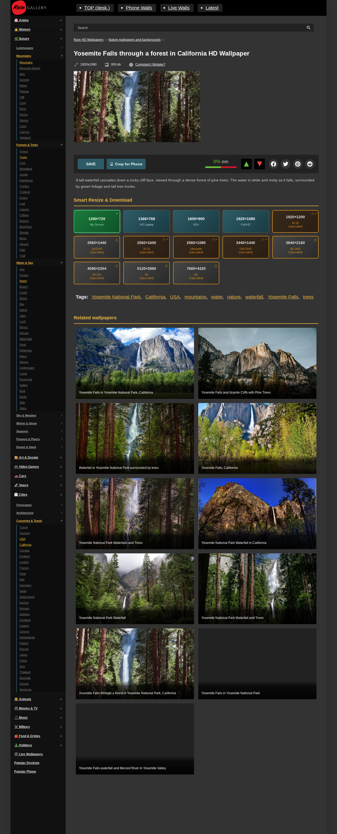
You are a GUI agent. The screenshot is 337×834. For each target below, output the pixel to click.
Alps (22, 74)
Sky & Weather (26, 415)
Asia (22, 666)
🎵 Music (21, 717)
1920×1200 (295, 217)
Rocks (23, 114)
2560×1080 (196, 243)
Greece (24, 631)
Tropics (24, 186)
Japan (23, 654)
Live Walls (179, 8)
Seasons (22, 431)
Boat (22, 391)
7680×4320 (196, 268)
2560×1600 (146, 243)
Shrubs (24, 232)
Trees (23, 157)
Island (23, 309)
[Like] (246, 164)
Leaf (22, 203)
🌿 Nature (21, 39)
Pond (22, 344)
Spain (23, 591)
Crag (22, 103)
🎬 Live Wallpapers (28, 754)
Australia (25, 677)
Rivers (23, 327)
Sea (21, 269)
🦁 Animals (22, 699)
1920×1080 (245, 219)
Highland (25, 137)
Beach (23, 286)
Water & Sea (24, 262)
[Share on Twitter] (285, 164)
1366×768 (146, 219)
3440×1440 (245, 243)
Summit (24, 79)
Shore (23, 298)
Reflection (25, 350)
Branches (25, 226)
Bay (21, 304)
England (24, 556)
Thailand (24, 672)
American (25, 689)
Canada (24, 550)
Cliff (21, 97)
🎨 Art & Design (26, 457)
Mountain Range (29, 68)
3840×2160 (295, 243)
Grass (23, 197)
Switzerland (26, 596)
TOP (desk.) (97, 8)
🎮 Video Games (26, 467)
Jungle (23, 174)
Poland (23, 643)
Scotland (25, 620)
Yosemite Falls (283, 297)
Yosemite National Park (116, 297)
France (24, 567)
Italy (22, 579)
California (25, 544)
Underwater (26, 367)
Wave (23, 356)
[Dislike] (259, 164)
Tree (22, 163)
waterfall (254, 297)
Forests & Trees (27, 144)
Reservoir (25, 379)
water (216, 297)
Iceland (24, 625)
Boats (23, 396)
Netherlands (27, 637)
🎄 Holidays (23, 745)
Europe (24, 683)
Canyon (24, 131)
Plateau (24, 91)
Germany (25, 585)
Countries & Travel (29, 520)
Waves (23, 362)
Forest (23, 151)
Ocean (23, 275)
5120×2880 (146, 268)
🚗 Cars (20, 476)
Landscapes (24, 47)
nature (234, 297)
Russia (23, 649)
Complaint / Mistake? (150, 64)
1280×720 (96, 219)
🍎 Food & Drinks (27, 736)
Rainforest (26, 180)
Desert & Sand (26, 447)
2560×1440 (96, 243)
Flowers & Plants (28, 439)
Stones (23, 120)
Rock (22, 108)
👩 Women (22, 29)
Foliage (24, 215)
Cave (22, 126)
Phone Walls (139, 8)
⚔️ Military (22, 727)
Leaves (24, 209)
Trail (22, 255)
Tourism (24, 533)
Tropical (24, 191)
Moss (23, 238)
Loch (22, 321)
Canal (23, 373)
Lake (22, 315)
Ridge (23, 85)
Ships (23, 408)
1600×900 (196, 219)
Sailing (23, 385)
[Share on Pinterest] (298, 164)
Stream (24, 333)
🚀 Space (21, 485)
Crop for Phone (128, 164)
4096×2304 (96, 268)
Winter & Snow (26, 423)
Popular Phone (25, 771)
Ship (22, 402)
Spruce (24, 244)
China (23, 660)
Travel (23, 527)
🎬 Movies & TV (26, 708)
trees (308, 297)
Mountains (23, 55)
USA (22, 538)
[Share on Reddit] (310, 164)
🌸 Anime (21, 20)
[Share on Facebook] (273, 164)
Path (22, 249)
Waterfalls (25, 338)
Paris (22, 573)
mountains (195, 297)
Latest (212, 8)
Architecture (24, 512)
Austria (23, 602)
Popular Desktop (26, 763)
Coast (23, 292)
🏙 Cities (20, 495)
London (24, 562)
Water (23, 280)
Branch (24, 220)
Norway (24, 608)
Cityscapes (24, 505)
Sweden (24, 614)
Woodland (25, 168)
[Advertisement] (263, 109)
